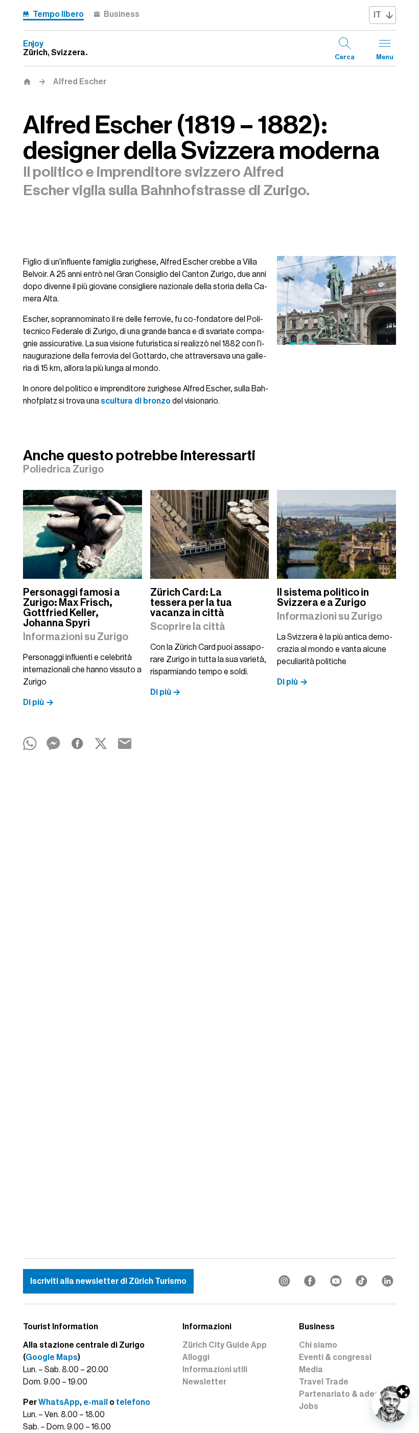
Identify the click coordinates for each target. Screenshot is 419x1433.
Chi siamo (318, 1345)
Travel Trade (323, 1382)
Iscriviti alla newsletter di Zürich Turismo (108, 1281)
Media (311, 1370)
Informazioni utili (214, 1370)
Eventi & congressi (335, 1357)
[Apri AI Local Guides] (390, 1404)
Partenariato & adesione (347, 1394)
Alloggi (196, 1357)
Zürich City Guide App (224, 1345)
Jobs (308, 1406)
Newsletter (204, 1382)
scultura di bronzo (136, 401)
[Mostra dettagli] (403, 1391)
